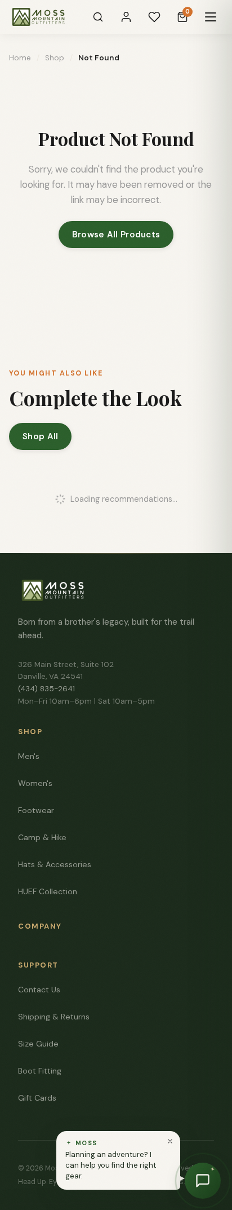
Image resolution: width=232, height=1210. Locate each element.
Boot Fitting (39, 1071)
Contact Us (39, 989)
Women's (35, 783)
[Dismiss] (170, 1141)
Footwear (36, 810)
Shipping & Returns (54, 1017)
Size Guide (38, 1044)
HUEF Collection (47, 891)
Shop (54, 58)
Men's (28, 756)
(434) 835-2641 (46, 689)
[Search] (98, 17)
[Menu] (210, 17)
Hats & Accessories (54, 864)
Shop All (40, 436)
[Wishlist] (154, 17)
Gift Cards (37, 1098)
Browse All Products (116, 234)
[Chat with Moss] (203, 1181)
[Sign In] (126, 17)
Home (20, 58)
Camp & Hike (42, 837)
